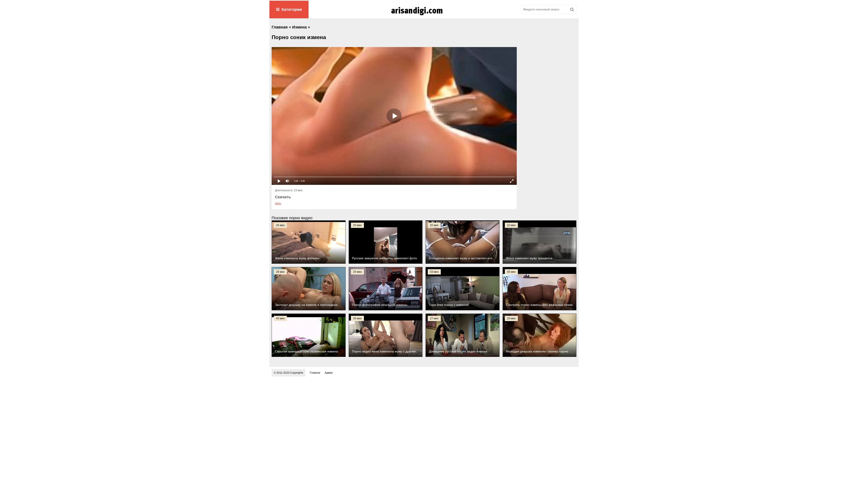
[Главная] (424, 15)
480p (278, 203)
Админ (329, 372)
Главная (315, 372)
